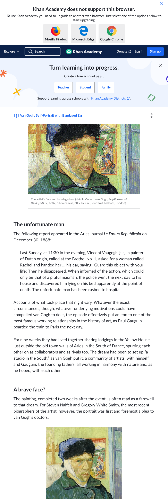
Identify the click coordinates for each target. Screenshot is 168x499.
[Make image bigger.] (84, 159)
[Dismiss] (161, 3)
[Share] (150, 115)
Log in (139, 51)
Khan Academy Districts (108, 98)
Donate (122, 51)
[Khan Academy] (84, 51)
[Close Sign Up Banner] (161, 65)
